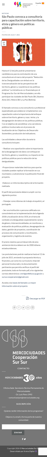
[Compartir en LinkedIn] (32, 307)
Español (38, 3)
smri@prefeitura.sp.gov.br (31, 273)
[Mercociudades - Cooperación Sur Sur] (23, 4)
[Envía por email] (28, 307)
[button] (3, 4)
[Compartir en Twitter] (23, 307)
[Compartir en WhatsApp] (14, 307)
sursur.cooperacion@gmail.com (15, 277)
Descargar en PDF (37, 298)
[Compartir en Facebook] (19, 307)
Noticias (5, 13)
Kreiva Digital (29, 451)
